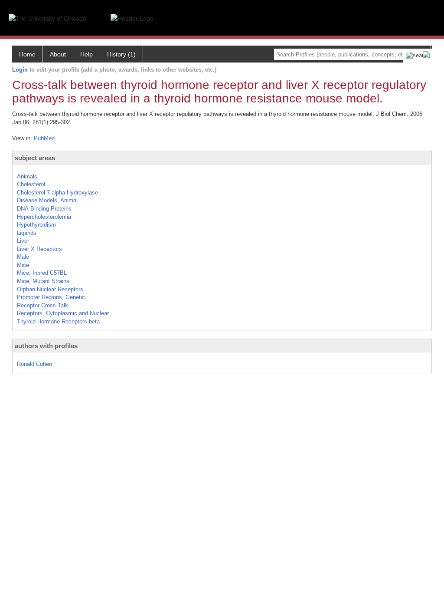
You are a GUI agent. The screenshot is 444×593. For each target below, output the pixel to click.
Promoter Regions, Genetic (51, 297)
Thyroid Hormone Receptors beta (58, 321)
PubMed (44, 138)
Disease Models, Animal (47, 200)
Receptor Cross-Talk (42, 305)
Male (23, 257)
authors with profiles (46, 345)
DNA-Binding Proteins (44, 208)
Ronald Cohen (34, 364)
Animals (27, 176)
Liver (23, 240)
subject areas (35, 157)
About (58, 54)
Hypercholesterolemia (44, 217)
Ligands (26, 233)
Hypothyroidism (36, 224)
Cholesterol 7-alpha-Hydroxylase (57, 192)
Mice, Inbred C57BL (42, 273)
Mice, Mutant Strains (43, 281)
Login (20, 69)
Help (86, 54)
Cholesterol (31, 184)
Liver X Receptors (39, 249)
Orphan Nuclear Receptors (50, 289)
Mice (23, 265)
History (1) (121, 54)
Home (27, 54)
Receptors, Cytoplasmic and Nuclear (63, 313)
